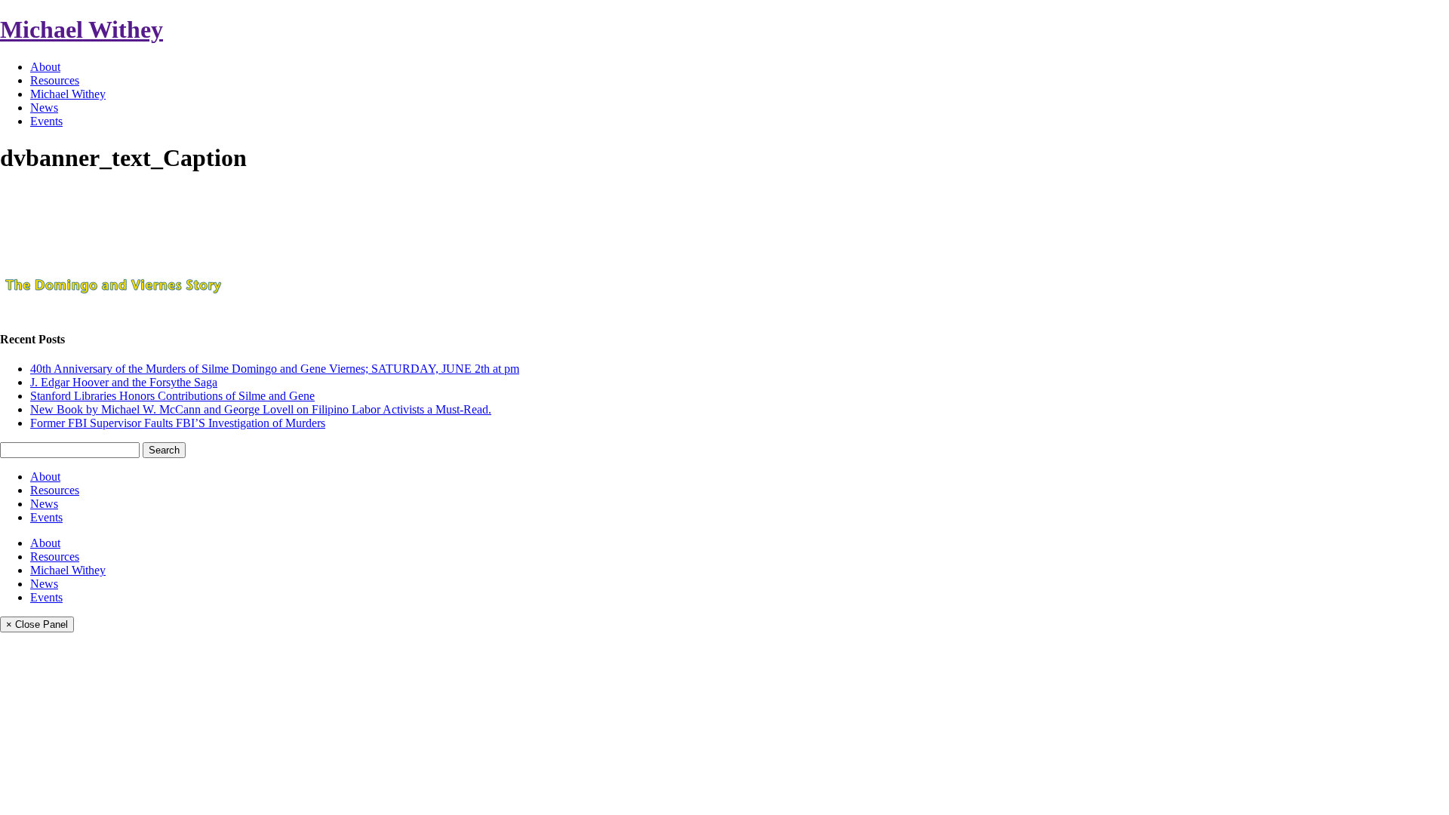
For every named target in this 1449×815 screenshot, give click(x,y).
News (44, 107)
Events (46, 121)
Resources (54, 80)
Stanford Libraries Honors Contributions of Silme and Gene (172, 395)
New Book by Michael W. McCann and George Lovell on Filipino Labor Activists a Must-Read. (260, 409)
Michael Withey (81, 29)
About (45, 66)
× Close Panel (37, 624)
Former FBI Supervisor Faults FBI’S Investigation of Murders (177, 423)
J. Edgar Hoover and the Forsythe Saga (123, 382)
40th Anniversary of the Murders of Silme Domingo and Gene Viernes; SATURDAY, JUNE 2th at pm (274, 368)
